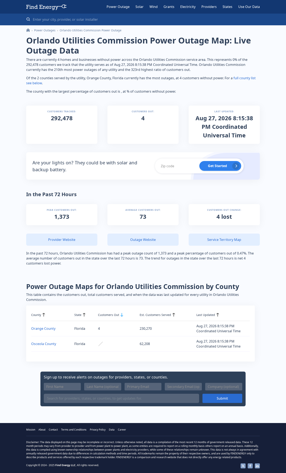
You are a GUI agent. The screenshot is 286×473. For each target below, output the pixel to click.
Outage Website (143, 239)
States (227, 6)
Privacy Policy (98, 429)
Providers (209, 6)
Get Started (217, 166)
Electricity (188, 6)
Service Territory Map (224, 239)
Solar (139, 6)
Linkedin (257, 465)
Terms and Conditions (73, 429)
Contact (53, 429)
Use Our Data (249, 6)
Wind (153, 6)
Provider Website (61, 239)
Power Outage (118, 6)
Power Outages (44, 30)
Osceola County (43, 343)
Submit (222, 398)
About (42, 429)
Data (112, 429)
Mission (30, 429)
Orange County (43, 328)
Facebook (250, 465)
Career (122, 429)
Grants (169, 6)
